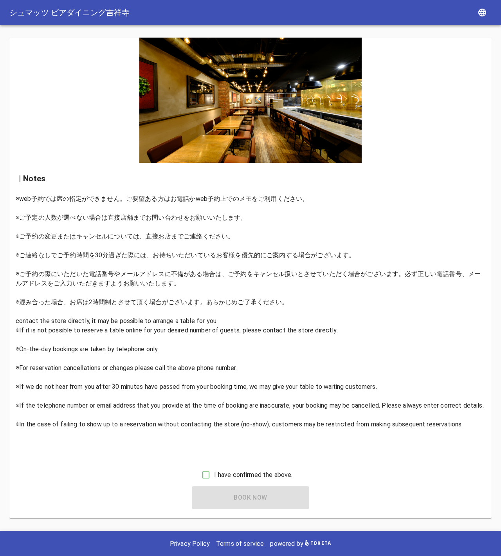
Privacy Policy (190, 543)
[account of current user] (482, 12)
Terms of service (240, 543)
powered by (287, 543)
